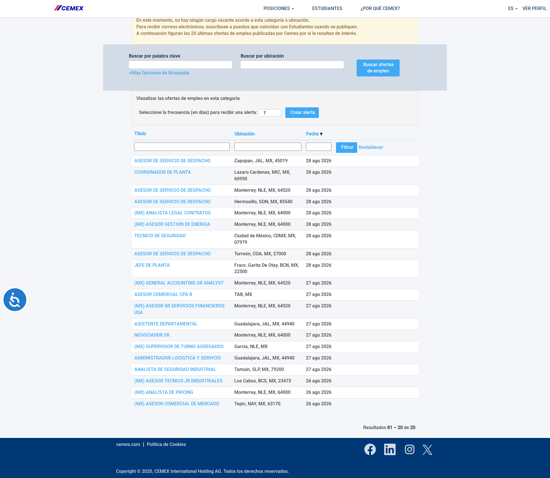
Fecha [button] (313, 134)
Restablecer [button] (371, 147)
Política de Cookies (166, 444)
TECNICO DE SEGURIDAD (160, 235)
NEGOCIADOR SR (152, 335)
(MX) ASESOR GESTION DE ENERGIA (172, 224)
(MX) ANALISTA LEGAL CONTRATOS (172, 213)
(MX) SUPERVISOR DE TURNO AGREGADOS (179, 346)
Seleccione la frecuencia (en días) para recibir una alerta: (198, 112)
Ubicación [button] (245, 134)
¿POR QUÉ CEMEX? (380, 8)
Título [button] (140, 133)
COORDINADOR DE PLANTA (162, 172)
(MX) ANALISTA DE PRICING (163, 392)
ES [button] (511, 8)
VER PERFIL (534, 8)
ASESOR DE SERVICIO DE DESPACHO (172, 160)
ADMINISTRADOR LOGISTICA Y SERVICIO (177, 358)
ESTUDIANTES (327, 8)
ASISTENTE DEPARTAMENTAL (166, 324)
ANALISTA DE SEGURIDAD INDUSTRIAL (175, 369)
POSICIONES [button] (277, 8)
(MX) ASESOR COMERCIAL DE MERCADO (176, 403)
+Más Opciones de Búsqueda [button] (159, 73)
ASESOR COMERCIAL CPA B (163, 294)
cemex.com (128, 444)
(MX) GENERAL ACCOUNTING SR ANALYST (179, 283)
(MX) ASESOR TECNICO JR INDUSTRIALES (178, 381)
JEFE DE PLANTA (152, 265)
